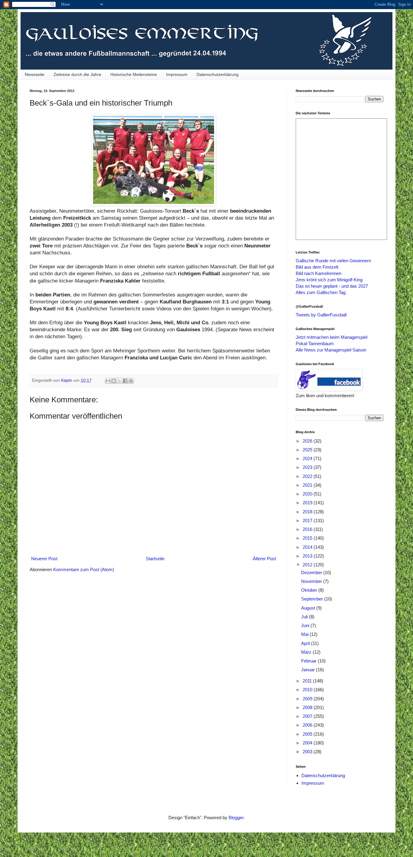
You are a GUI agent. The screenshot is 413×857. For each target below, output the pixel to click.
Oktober (309, 590)
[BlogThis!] (114, 381)
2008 (308, 707)
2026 (308, 440)
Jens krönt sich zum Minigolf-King (329, 279)
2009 (308, 698)
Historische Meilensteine (133, 74)
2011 (308, 680)
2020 (308, 493)
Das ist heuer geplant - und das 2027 (332, 286)
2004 (308, 742)
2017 (308, 520)
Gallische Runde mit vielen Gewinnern (333, 260)
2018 (308, 511)
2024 (308, 458)
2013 (308, 555)
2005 (308, 734)
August (308, 607)
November (312, 581)
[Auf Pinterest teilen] (131, 381)
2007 (308, 716)
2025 (308, 449)
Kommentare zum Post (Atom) (83, 569)
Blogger (236, 817)
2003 (308, 751)
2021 (308, 485)
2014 (308, 547)
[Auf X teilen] (119, 381)
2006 (308, 725)
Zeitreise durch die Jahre (77, 74)
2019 (308, 502)
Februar (309, 660)
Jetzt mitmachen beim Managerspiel (331, 337)
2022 (308, 476)
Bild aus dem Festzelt (317, 267)
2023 (308, 467)
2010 (308, 689)
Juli (305, 616)
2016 (308, 529)
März (307, 652)
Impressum (176, 74)
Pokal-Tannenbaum (315, 343)
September (312, 598)
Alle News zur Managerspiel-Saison (331, 349)
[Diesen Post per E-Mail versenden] (108, 381)
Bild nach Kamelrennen (318, 273)
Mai (305, 634)
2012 (308, 564)
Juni (306, 625)
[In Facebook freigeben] (125, 381)
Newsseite (34, 74)
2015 (308, 538)
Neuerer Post (44, 558)
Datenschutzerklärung (218, 74)
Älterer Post (264, 558)
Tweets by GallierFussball (321, 314)
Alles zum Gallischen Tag (321, 292)
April (306, 643)
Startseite (155, 558)
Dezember (312, 572)
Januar (308, 669)
